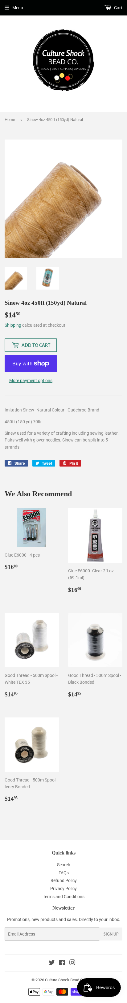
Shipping (13, 325)
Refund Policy (64, 880)
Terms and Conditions (63, 896)
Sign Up (111, 934)
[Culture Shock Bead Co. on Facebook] (62, 963)
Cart (117, 7)
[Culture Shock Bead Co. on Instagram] (72, 963)
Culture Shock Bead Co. (65, 980)
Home (10, 119)
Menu (17, 7)
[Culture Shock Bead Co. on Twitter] (52, 963)
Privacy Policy (63, 888)
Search (63, 864)
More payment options (30, 380)
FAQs (64, 872)
